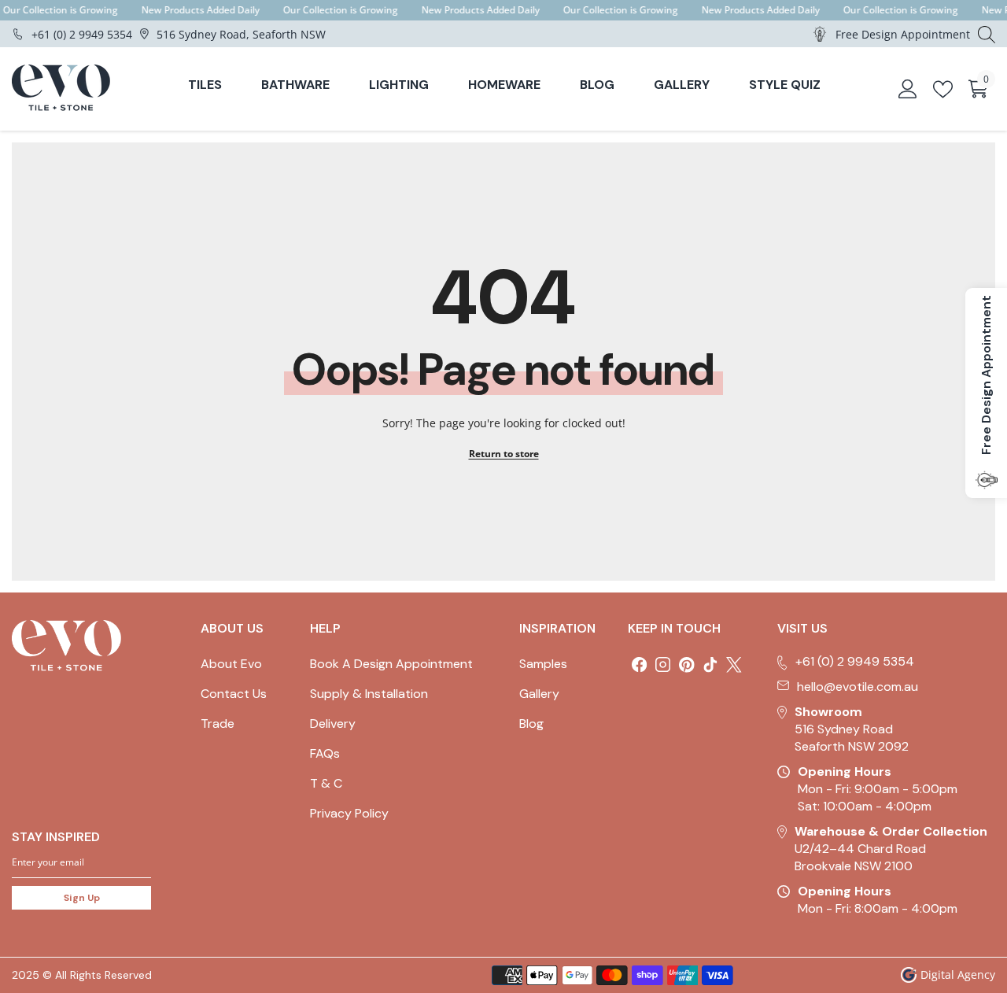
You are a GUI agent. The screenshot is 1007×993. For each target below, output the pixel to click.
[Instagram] (663, 665)
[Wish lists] (943, 89)
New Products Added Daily (201, 10)
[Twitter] (734, 665)
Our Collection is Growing (60, 10)
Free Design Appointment (902, 34)
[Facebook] (639, 665)
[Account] (907, 88)
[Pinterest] (687, 665)
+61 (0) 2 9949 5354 (81, 34)
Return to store (504, 453)
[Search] (986, 33)
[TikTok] (710, 665)
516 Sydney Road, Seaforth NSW (241, 34)
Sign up (82, 897)
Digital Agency (957, 974)
